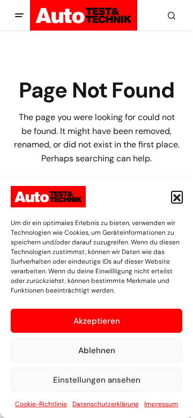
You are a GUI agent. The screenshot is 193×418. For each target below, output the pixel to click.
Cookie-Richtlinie (41, 404)
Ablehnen (96, 350)
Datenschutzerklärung (105, 404)
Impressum (161, 404)
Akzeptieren (96, 321)
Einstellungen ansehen (96, 380)
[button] (177, 196)
